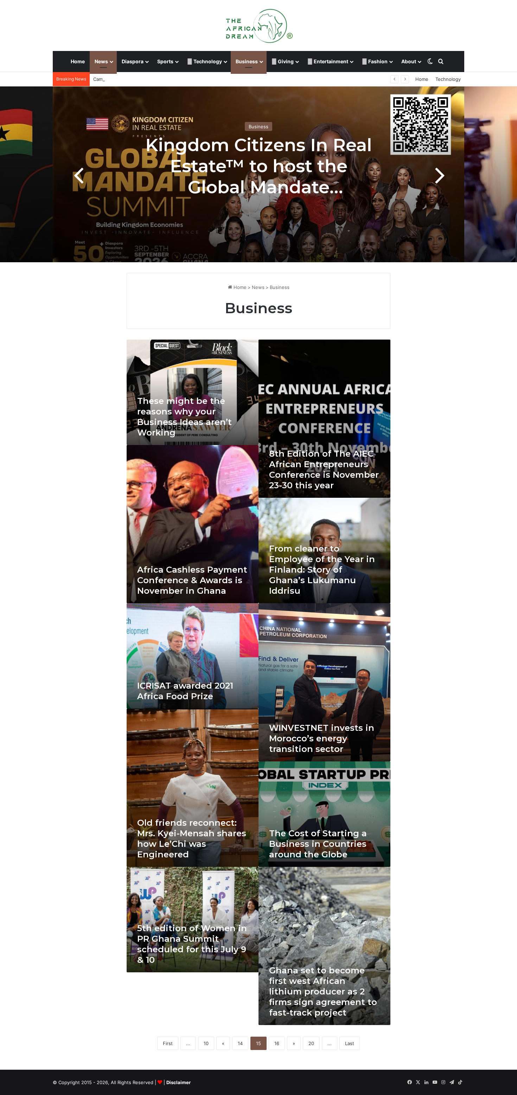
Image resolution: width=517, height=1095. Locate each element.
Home (78, 61)
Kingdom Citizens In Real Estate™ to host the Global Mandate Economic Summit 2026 (258, 176)
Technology (207, 61)
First (168, 1043)
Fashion (377, 61)
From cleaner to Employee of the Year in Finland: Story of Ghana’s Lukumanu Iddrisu (322, 569)
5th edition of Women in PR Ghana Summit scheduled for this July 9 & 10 (192, 944)
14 (240, 1043)
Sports (165, 61)
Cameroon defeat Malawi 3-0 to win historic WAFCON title (157, 79)
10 (206, 1043)
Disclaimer (178, 1082)
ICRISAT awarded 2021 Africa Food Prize (185, 691)
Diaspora (132, 61)
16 (276, 1043)
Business (247, 61)
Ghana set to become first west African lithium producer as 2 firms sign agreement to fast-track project (323, 991)
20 (311, 1043)
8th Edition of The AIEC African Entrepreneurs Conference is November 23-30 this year (324, 469)
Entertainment (330, 61)
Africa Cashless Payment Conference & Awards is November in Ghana (192, 580)
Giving (285, 61)
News (101, 61)
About (408, 61)
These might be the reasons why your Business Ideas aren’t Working (184, 417)
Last (349, 1043)
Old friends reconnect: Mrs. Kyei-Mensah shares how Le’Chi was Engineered (191, 838)
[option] (258, 174)
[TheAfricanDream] (258, 25)
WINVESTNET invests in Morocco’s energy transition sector (321, 738)
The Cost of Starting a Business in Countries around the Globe (318, 843)
